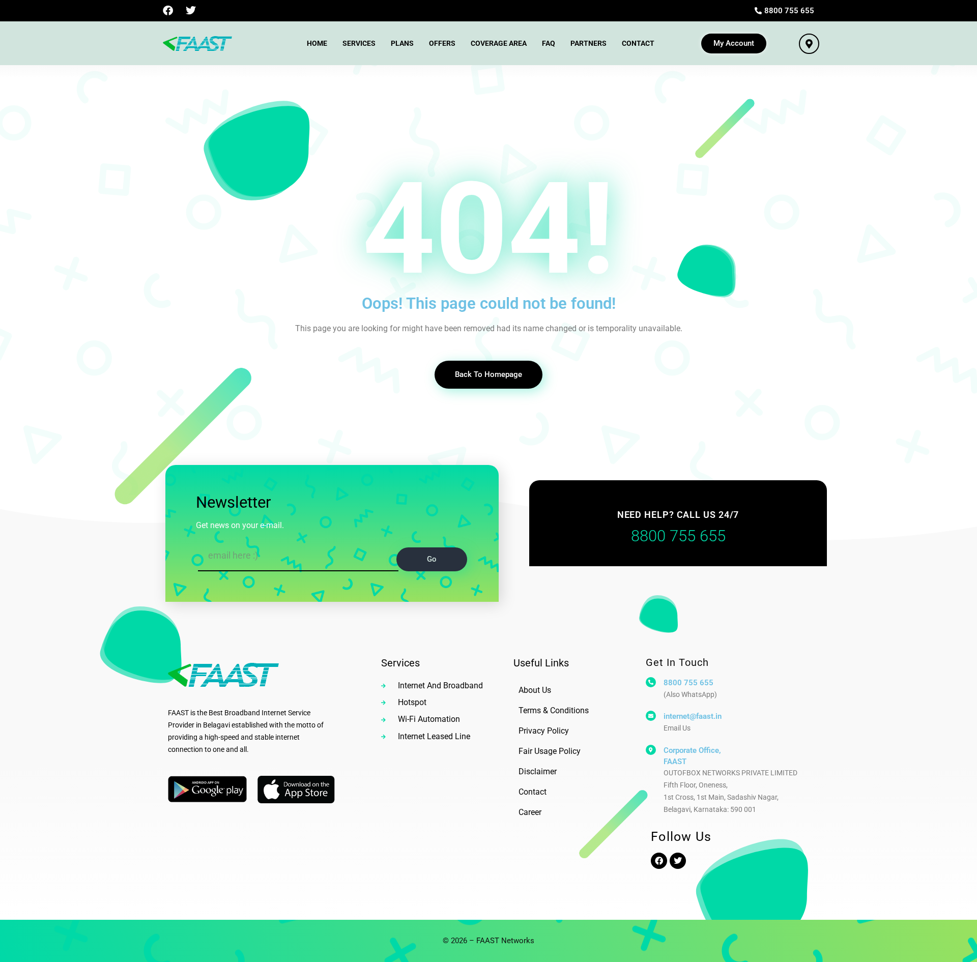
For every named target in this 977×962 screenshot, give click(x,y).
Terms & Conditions (554, 710)
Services (359, 43)
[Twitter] (191, 11)
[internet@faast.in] (651, 716)
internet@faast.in (693, 716)
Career (530, 812)
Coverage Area (499, 43)
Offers (442, 43)
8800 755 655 (688, 682)
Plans (402, 43)
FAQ (548, 43)
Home (317, 43)
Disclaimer (538, 771)
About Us (535, 690)
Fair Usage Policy (550, 751)
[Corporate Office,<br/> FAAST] (651, 750)
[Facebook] (168, 11)
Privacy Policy (544, 731)
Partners (588, 43)
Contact (638, 43)
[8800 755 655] (651, 682)
